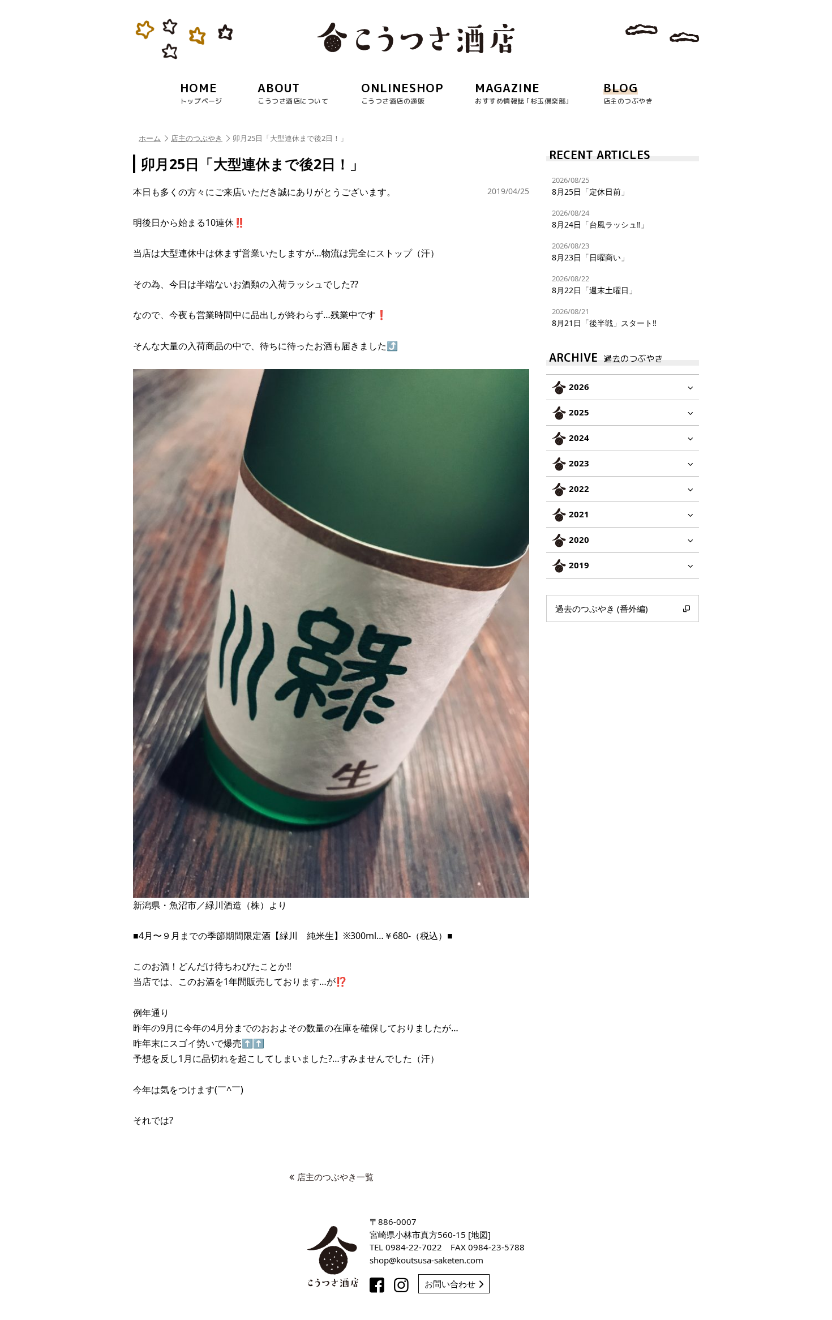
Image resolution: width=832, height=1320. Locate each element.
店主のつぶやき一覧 (335, 1176)
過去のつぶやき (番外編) (601, 608)
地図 (479, 1234)
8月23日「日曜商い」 (590, 252)
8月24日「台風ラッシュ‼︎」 (600, 219)
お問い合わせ (449, 1283)
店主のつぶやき (196, 138)
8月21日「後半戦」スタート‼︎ (604, 317)
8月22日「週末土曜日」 (594, 284)
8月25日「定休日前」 (590, 186)
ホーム (150, 138)
